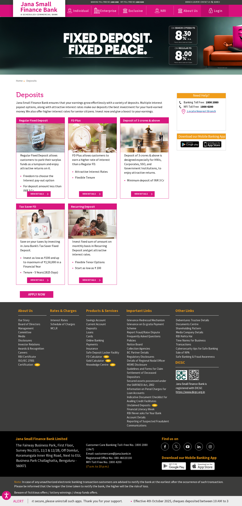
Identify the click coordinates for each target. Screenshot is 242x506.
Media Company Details (189, 332)
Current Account (96, 324)
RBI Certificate (27, 356)
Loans (89, 332)
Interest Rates (59, 320)
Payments (92, 344)
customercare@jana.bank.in (113, 453)
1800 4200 (115, 462)
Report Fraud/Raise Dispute (143, 332)
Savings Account (96, 320)
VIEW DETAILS (37, 193)
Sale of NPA (182, 352)
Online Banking (95, 340)
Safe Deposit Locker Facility (102, 352)
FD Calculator (94, 356)
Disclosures (25, 340)
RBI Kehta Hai (184, 336)
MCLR (53, 328)
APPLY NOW (36, 294)
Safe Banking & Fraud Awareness (195, 356)
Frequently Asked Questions (144, 336)
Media (21, 336)
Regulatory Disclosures (140, 356)
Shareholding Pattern (188, 328)
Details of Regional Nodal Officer (146, 360)
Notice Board (135, 344)
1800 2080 (141, 445)
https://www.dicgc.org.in (190, 392)
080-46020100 (123, 458)
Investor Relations (29, 344)
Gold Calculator (95, 360)
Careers (22, 352)
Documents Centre (187, 324)
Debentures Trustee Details (192, 320)
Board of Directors (29, 324)
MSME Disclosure (137, 364)
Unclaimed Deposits (138, 405)
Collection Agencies (138, 348)
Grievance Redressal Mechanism (146, 320)
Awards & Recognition (31, 348)
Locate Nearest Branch (201, 111)
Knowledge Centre (97, 364)
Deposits (91, 328)
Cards (89, 336)
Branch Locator (192, 2)
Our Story (23, 320)
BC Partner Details (138, 352)
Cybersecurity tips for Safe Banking (197, 348)
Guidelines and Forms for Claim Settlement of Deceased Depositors (145, 373)
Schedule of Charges (62, 324)
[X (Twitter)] (176, 446)
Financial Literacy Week (140, 409)
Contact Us (205, 2)
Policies (131, 340)
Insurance (92, 348)
